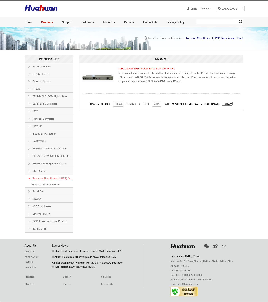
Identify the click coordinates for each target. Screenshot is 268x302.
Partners (29, 261)
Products (47, 22)
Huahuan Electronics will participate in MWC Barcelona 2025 (84, 257)
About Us (109, 22)
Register (206, 8)
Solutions (87, 22)
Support (67, 22)
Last (156, 103)
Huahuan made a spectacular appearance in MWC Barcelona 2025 (87, 251)
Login (193, 8)
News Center (31, 256)
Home (28, 22)
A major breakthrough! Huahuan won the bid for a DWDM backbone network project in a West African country (87, 264)
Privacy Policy (175, 22)
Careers (129, 22)
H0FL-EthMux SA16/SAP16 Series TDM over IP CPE (146, 68)
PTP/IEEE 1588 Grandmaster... (46, 184)
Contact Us (150, 22)
